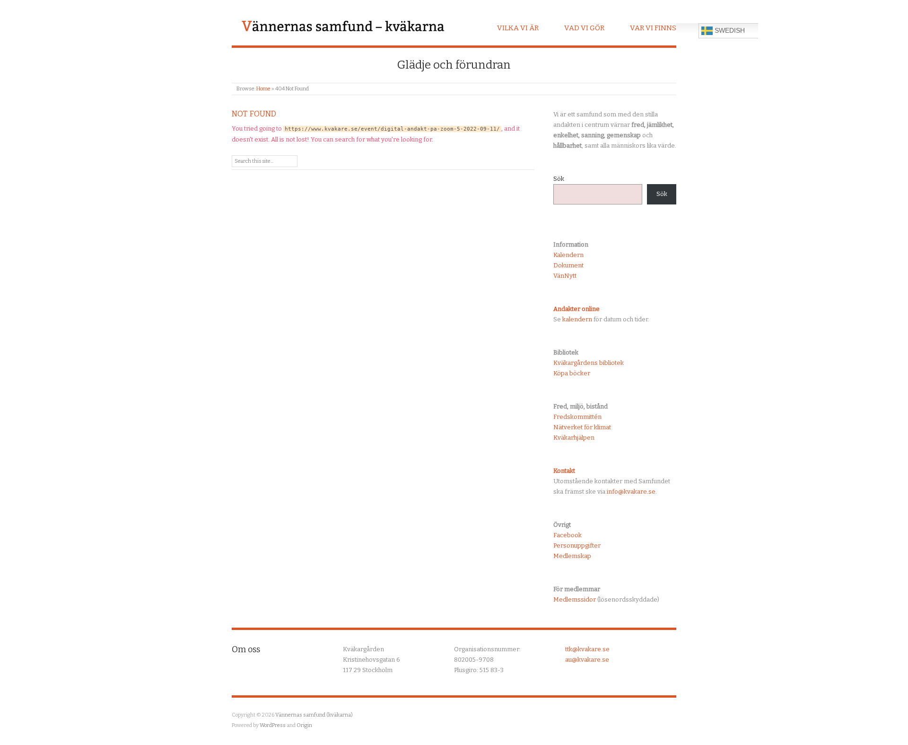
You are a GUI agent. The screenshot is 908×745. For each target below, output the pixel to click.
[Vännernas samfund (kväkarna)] (343, 27)
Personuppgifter (577, 545)
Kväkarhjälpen (573, 437)
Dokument (568, 265)
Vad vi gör (584, 28)
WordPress (273, 725)
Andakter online (576, 308)
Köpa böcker (571, 373)
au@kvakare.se (587, 659)
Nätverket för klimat (582, 427)
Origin (304, 725)
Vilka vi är (518, 28)
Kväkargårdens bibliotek (588, 362)
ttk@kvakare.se (587, 649)
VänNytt (564, 275)
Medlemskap (572, 555)
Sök (558, 178)
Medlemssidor (574, 599)
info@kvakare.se (631, 491)
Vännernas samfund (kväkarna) (314, 715)
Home (263, 89)
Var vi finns (653, 28)
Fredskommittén (577, 416)
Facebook (567, 535)
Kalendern (568, 254)
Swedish (729, 30)
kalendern (577, 319)
